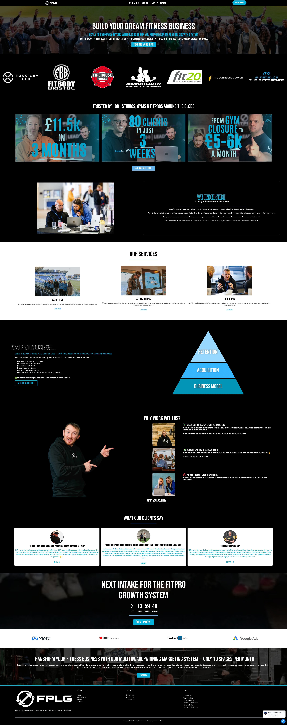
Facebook (131, 695)
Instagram (131, 699)
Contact (79, 701)
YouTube (131, 697)
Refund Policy (188, 705)
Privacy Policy (188, 700)
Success (79, 699)
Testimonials (188, 698)
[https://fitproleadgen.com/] (51, 3)
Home (79, 695)
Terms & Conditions (190, 703)
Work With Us (81, 697)
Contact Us (187, 696)
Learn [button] (153, 3)
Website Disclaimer (190, 707)
